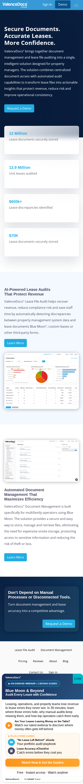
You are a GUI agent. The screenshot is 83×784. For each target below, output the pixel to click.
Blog (65, 661)
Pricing (22, 661)
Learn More (15, 343)
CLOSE (77, 678)
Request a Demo (19, 108)
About (53, 661)
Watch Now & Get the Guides (43, 762)
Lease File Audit (25, 650)
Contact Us (36, 672)
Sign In (47, 4)
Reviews (38, 661)
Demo (62, 4)
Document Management (56, 650)
